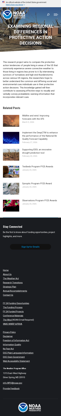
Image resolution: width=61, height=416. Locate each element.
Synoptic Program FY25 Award (37, 183)
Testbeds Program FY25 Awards (37, 166)
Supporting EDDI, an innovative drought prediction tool (37, 151)
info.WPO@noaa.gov (12, 383)
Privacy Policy (9, 332)
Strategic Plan (9, 287)
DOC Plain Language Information (18, 353)
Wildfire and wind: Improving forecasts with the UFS (35, 117)
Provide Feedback (11, 388)
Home (6, 270)
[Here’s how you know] (30, 3)
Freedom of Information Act (16, 340)
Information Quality (12, 344)
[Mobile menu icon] (56, 15)
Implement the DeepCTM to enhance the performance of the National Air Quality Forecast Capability (40, 135)
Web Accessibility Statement (16, 361)
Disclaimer (8, 336)
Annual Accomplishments (15, 291)
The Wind (7, 320)
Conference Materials (13, 316)
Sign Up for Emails (30, 247)
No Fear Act (8, 349)
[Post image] (11, 121)
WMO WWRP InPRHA (12, 324)
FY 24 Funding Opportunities (16, 303)
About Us (7, 274)
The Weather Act (11, 278)
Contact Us (8, 295)
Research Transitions (13, 282)
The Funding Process (13, 307)
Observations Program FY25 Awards (39, 200)
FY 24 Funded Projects (13, 311)
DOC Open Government (14, 357)
